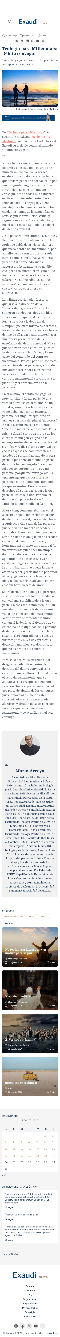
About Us (30, 1290)
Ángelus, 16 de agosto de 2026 (21, 1214)
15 (45, 1148)
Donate (30, 1286)
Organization (30, 1299)
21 (37, 1155)
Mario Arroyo (11, 35)
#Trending (42, 916)
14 (37, 1148)
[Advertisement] (30, 8)
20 (29, 1155)
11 (13, 1148)
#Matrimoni (10, 916)
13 (29, 1148)
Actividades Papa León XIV (19, 1186)
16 (53, 1148)
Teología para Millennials (26, 132)
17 (6, 1155)
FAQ (30, 1294)
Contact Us (30, 1316)
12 (21, 1148)
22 (45, 1155)
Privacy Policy (30, 1307)
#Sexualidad (27, 916)
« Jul (4, 1175)
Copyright (30, 1312)
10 (6, 1148)
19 (21, 1155)
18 (13, 1155)
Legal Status (30, 1303)
